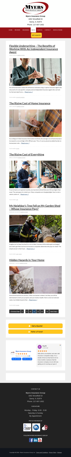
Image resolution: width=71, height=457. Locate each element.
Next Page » (54, 311)
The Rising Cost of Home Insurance (29, 103)
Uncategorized (20, 97)
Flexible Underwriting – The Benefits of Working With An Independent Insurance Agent (33, 49)
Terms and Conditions (42, 452)
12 (38, 311)
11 (34, 311)
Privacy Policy (52, 452)
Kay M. (45, 346)
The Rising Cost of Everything (26, 154)
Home (17, 148)
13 (42, 311)
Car (17, 199)
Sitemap (59, 452)
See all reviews (16, 359)
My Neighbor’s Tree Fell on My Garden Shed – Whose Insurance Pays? (34, 207)
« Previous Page (15, 311)
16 (47, 311)
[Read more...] (29, 92)
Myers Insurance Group (23, 351)
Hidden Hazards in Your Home (26, 260)
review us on (26, 359)
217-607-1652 (38, 25)
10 (30, 311)
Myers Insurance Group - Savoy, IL (35, 8)
